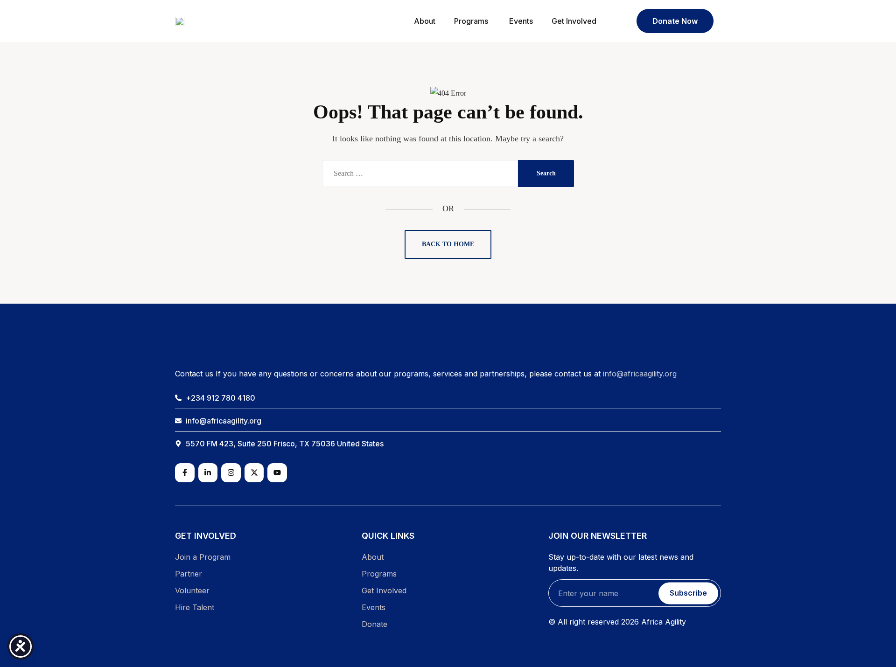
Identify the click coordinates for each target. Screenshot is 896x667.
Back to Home (448, 244)
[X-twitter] (254, 473)
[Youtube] (277, 473)
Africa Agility (663, 621)
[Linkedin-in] (208, 473)
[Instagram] (231, 473)
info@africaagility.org (640, 373)
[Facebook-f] (185, 473)
